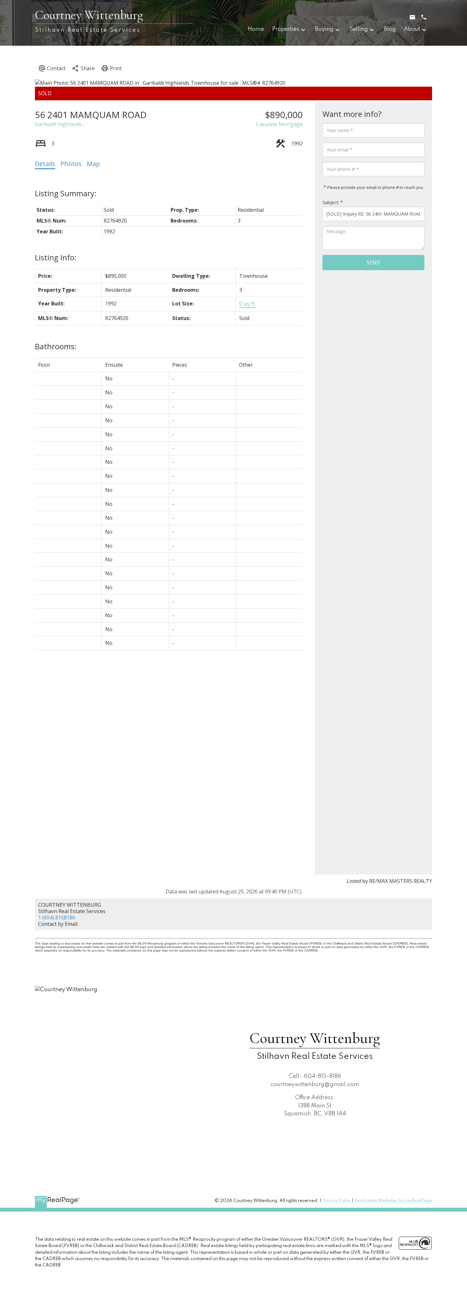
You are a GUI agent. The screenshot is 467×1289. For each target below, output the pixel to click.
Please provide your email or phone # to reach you (374, 187)
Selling (358, 29)
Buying (324, 29)
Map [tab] (93, 163)
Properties (285, 29)
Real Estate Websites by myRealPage (393, 1201)
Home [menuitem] (256, 29)
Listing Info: (56, 257)
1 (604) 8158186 (56, 917)
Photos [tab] (71, 163)
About (412, 29)
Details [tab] (45, 163)
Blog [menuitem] (390, 29)
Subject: (330, 202)
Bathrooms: (56, 346)
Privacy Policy (336, 1201)
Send (373, 262)
